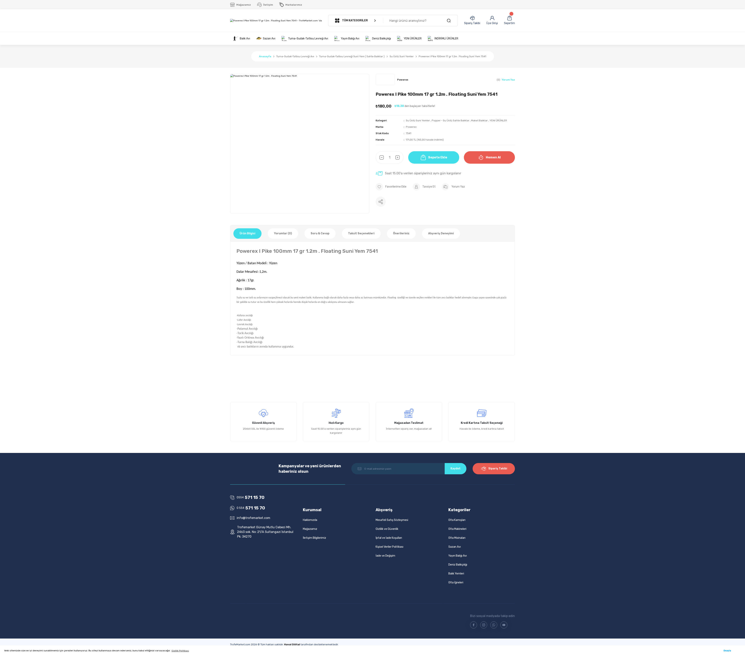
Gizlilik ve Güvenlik (387, 529)
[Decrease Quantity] (380, 157)
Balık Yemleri (456, 573)
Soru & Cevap (320, 233)
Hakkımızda (310, 520)
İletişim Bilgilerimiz (314, 538)
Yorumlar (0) (283, 233)
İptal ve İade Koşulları (389, 538)
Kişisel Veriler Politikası (389, 546)
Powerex (411, 126)
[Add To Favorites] (391, 186)
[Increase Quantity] (399, 157)
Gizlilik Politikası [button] (180, 650)
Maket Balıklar (479, 120)
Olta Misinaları (456, 538)
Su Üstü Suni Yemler (418, 120)
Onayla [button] (727, 650)
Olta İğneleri (455, 582)
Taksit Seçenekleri (361, 233)
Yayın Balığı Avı (457, 555)
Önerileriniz (401, 233)
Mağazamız (310, 529)
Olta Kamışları (456, 520)
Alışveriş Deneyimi (441, 233)
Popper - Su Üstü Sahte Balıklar (450, 120)
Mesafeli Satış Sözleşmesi (392, 520)
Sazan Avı (454, 546)
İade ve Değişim (385, 555)
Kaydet (455, 468)
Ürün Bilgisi (247, 233)
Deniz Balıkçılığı (457, 564)
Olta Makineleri (457, 529)
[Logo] (276, 21)
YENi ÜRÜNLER (498, 120)
